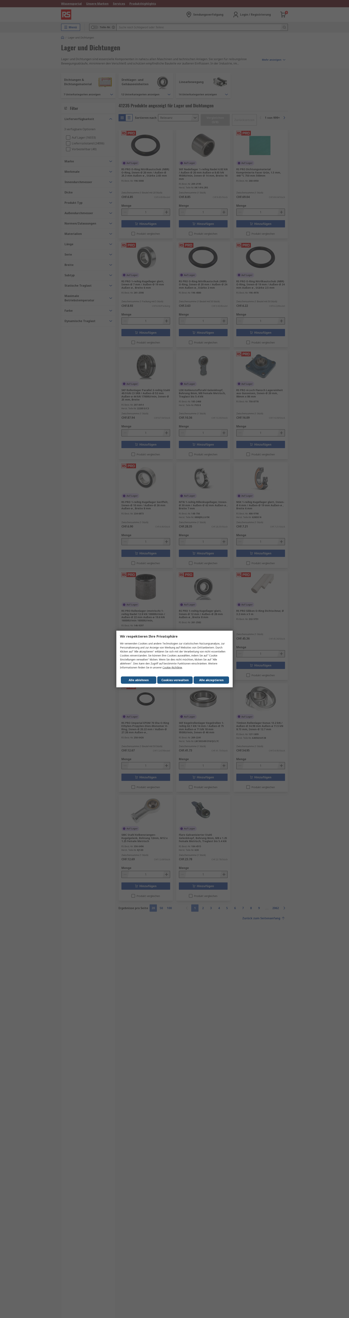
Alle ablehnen (139, 680)
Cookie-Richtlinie (172, 667)
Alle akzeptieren (211, 680)
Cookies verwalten (175, 680)
